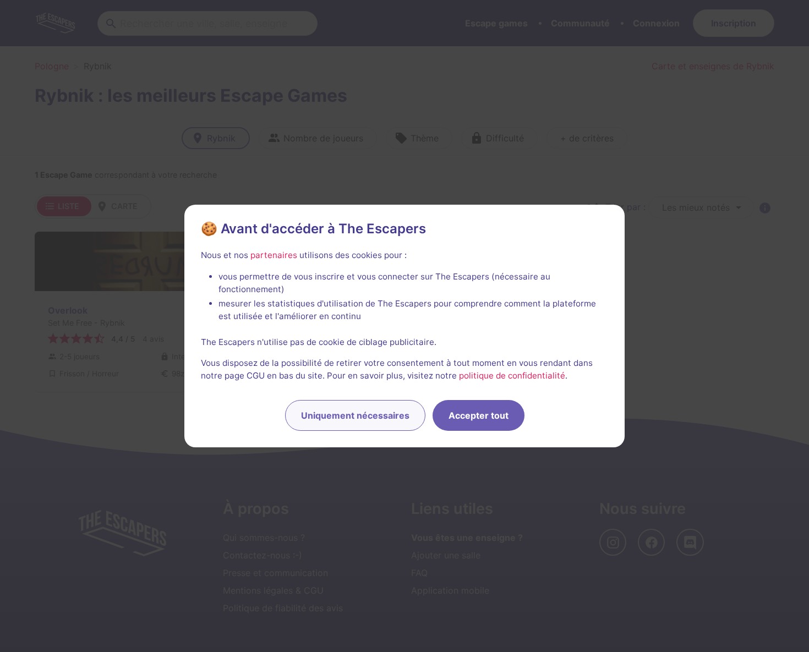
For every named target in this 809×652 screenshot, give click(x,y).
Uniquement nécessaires (355, 415)
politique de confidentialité (512, 375)
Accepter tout (479, 415)
